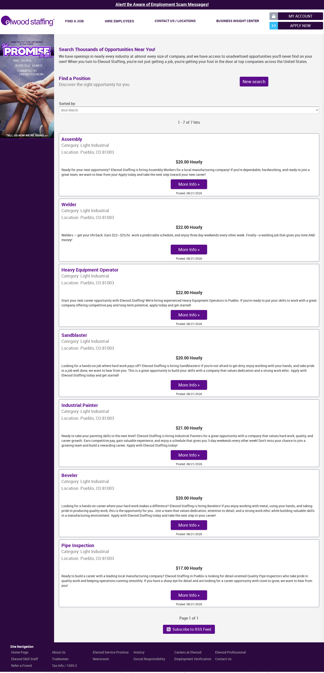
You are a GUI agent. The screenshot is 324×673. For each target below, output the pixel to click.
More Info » (188, 184)
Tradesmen (60, 659)
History (139, 652)
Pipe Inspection (77, 545)
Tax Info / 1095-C (64, 665)
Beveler (69, 475)
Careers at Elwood (187, 652)
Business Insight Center (237, 21)
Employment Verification (192, 659)
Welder (68, 204)
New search (254, 81)
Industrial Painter (79, 405)
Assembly (71, 139)
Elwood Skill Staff (24, 659)
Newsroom (101, 659)
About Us (58, 652)
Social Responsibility (149, 659)
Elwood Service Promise (111, 652)
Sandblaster (74, 335)
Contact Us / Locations (175, 21)
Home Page (19, 652)
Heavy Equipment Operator (89, 270)
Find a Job (74, 21)
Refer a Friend (21, 665)
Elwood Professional (230, 652)
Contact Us (223, 659)
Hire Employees (119, 21)
